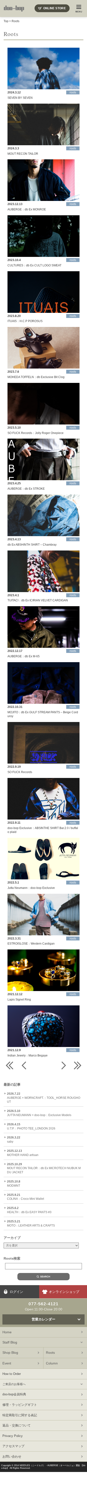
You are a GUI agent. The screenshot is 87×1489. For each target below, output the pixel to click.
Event (6, 1363)
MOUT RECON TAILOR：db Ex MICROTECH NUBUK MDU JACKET (44, 1168)
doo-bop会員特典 (14, 1394)
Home (7, 1332)
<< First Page (9, 1065)
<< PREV (24, 1065)
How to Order (11, 1374)
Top (6, 21)
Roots (15, 21)
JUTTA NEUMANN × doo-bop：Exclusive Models (39, 1113)
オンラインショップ (64, 1292)
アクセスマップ (13, 1446)
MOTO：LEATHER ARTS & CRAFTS (31, 1223)
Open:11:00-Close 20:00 (43, 1306)
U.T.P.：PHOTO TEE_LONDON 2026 (31, 1126)
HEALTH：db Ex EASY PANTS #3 (29, 1210)
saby (13, 1139)
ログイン (16, 1292)
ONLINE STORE (54, 8)
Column (52, 1363)
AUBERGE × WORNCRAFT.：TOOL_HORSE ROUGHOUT (43, 1098)
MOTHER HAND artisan (22, 1153)
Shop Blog (10, 1352)
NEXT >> (63, 1065)
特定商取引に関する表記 (19, 1415)
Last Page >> (77, 1065)
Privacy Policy (12, 1436)
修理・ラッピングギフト (19, 1405)
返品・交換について (16, 1425)
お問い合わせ (11, 1456)
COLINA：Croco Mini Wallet (25, 1197)
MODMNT (13, 1183)
